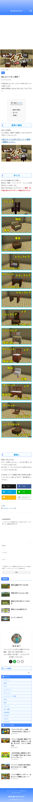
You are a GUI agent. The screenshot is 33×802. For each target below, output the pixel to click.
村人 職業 (7, 709)
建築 (4, 505)
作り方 (15, 112)
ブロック (6, 706)
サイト (4, 559)
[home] (22, 661)
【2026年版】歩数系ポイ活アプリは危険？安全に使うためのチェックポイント (21, 755)
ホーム (8, 790)
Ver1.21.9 (6, 722)
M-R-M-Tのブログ (16, 11)
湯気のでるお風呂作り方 (19, 609)
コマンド (6, 680)
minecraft (5, 508)
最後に (15, 115)
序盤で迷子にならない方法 (19, 593)
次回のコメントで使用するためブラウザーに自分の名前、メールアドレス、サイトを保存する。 (16, 567)
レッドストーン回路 (10, 696)
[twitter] (10, 661)
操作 (5, 703)
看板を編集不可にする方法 (19, 585)
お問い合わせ (23, 790)
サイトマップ (15, 790)
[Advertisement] (16, 32)
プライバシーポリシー (16, 792)
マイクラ (11, 508)
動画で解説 (16, 110)
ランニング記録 (9, 725)
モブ (5, 686)
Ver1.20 (6, 716)
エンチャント (8, 690)
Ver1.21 (6, 719)
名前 (4, 545)
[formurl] (18, 661)
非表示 (20, 103)
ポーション (7, 693)
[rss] (14, 661)
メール (4, 552)
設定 (5, 699)
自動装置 (6, 712)
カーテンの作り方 (17, 617)
